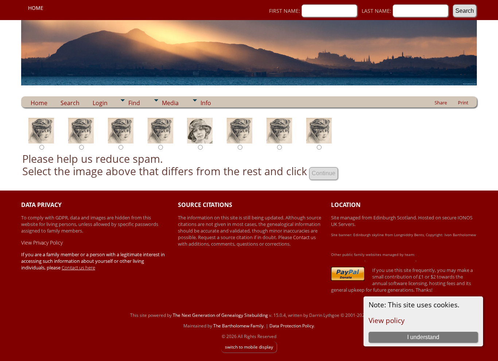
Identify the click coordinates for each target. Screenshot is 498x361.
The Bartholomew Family (238, 326)
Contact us (304, 237)
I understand (423, 337)
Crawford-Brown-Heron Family (391, 259)
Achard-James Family (348, 259)
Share (441, 102)
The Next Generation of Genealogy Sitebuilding (220, 315)
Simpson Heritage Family (437, 259)
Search (70, 103)
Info (206, 103)
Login (100, 103)
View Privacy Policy (42, 242)
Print (463, 102)
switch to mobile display (249, 347)
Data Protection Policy (291, 326)
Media (170, 103)
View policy (387, 320)
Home (35, 7)
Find (134, 103)
